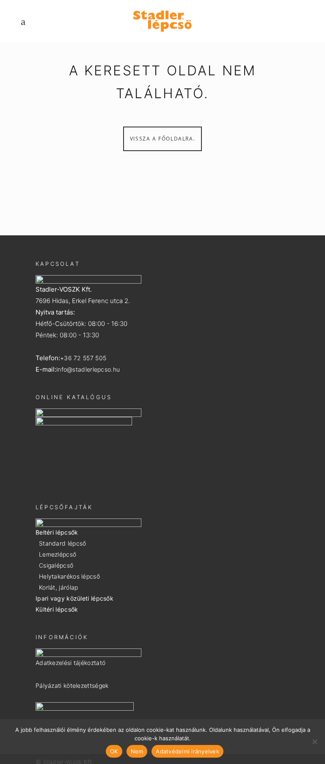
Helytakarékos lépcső (69, 576)
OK (114, 751)
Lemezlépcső (57, 554)
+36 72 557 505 (83, 357)
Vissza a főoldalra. (162, 138)
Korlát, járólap (58, 587)
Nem (137, 751)
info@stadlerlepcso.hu (88, 369)
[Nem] (314, 741)
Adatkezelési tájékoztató (70, 662)
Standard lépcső (62, 543)
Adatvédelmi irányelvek (187, 751)
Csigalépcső (56, 565)
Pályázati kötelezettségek (72, 685)
